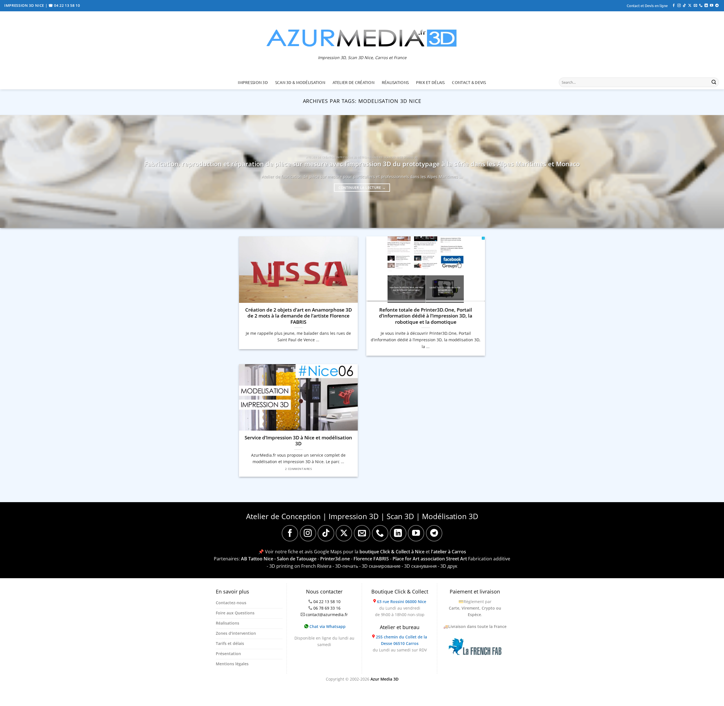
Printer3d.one (335, 559)
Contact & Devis (469, 82)
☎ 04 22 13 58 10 (64, 5)
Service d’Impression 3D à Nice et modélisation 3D (298, 441)
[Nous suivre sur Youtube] (711, 6)
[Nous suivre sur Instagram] (679, 6)
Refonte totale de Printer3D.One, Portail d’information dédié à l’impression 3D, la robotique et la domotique (425, 316)
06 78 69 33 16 (327, 608)
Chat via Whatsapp (327, 626)
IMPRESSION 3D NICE (24, 5)
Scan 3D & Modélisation (300, 82)
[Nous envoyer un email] (695, 6)
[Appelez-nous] (701, 6)
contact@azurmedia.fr (327, 614)
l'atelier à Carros (448, 552)
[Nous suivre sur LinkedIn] (706, 6)
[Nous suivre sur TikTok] (684, 6)
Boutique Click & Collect (399, 591)
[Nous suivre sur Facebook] (673, 6)
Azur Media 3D (384, 679)
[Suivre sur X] (689, 6)
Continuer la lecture (362, 187)
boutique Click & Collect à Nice (392, 552)
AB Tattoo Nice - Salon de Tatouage (278, 559)
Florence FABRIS (371, 559)
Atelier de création (353, 82)
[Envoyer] (714, 82)
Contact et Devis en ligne (647, 5)
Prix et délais (430, 82)
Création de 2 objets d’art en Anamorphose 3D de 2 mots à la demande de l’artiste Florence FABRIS (298, 316)
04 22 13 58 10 (327, 601)
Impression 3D (253, 82)
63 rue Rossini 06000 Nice (401, 601)
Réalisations (395, 82)
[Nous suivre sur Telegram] (717, 6)
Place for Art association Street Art (430, 559)
